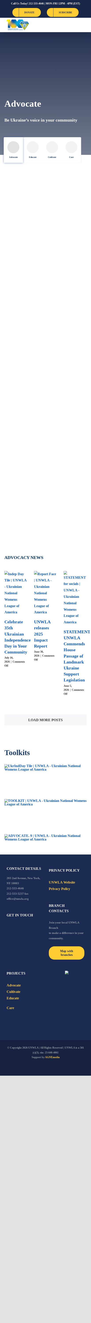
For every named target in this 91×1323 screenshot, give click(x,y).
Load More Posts (45, 720)
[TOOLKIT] (45, 801)
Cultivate (52, 157)
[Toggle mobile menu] (82, 25)
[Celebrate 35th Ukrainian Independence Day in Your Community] (15, 593)
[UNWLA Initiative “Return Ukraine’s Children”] (68, 281)
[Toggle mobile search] (74, 25)
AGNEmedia (52, 1057)
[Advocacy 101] (23, 363)
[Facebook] (8, 927)
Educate (32, 157)
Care (71, 157)
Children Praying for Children (18, 230)
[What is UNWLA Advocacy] (68, 369)
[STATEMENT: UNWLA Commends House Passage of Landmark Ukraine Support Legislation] (75, 598)
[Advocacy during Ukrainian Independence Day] (23, 277)
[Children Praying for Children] (23, 204)
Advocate (13, 157)
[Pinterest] (31, 927)
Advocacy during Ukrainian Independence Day (21, 310)
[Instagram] (26, 927)
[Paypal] (20, 927)
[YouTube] (14, 927)
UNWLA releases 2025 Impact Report (42, 633)
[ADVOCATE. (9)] (45, 836)
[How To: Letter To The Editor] (68, 204)
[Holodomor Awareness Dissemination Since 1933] (68, 449)
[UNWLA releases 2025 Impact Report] (45, 593)
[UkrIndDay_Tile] (45, 766)
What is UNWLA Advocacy (61, 402)
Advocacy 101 (21, 383)
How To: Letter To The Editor (66, 230)
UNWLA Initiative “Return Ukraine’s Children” (61, 317)
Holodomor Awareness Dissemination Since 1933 (66, 479)
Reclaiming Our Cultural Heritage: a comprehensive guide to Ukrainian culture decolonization (22, 491)
